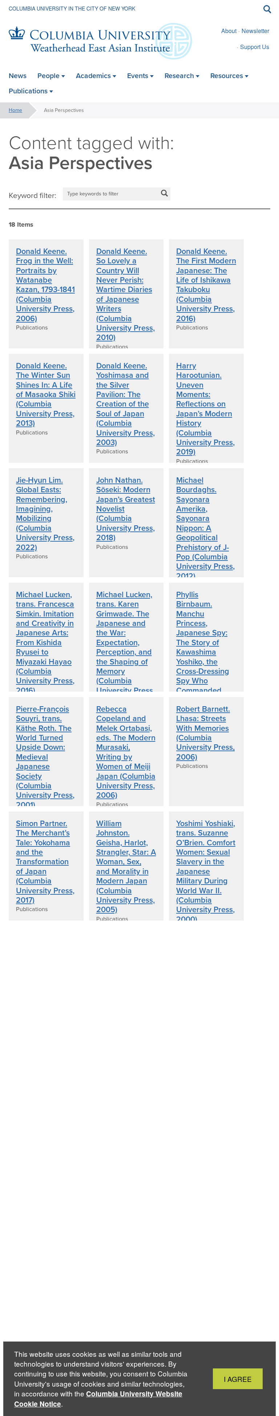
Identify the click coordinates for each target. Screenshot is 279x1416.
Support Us (254, 47)
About (228, 31)
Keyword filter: (32, 195)
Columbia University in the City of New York (72, 8)
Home (15, 110)
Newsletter (255, 31)
